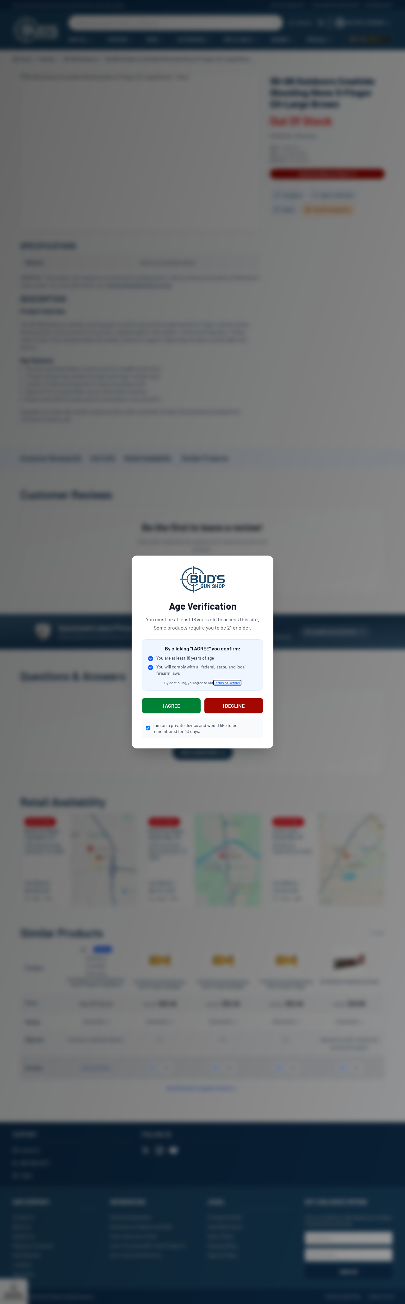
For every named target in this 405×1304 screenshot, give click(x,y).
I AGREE (171, 706)
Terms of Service (227, 682)
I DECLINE (234, 706)
